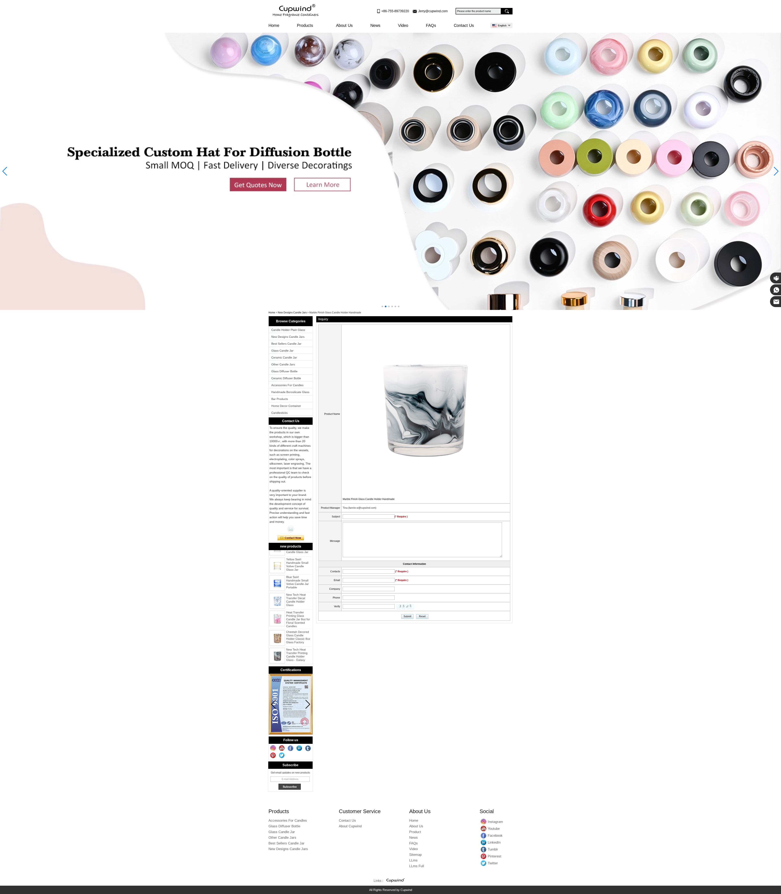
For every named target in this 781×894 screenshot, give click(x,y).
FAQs (431, 25)
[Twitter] (282, 755)
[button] (382, 306)
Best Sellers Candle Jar (286, 343)
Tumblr (483, 849)
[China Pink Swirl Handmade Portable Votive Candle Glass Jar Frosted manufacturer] (277, 652)
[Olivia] (290, 529)
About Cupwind (350, 826)
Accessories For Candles (287, 385)
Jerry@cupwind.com (433, 11)
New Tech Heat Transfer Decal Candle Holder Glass (296, 579)
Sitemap (415, 855)
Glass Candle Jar (282, 350)
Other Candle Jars (283, 364)
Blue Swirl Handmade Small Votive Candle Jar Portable (297, 561)
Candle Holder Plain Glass (288, 329)
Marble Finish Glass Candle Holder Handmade (369, 499)
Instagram (483, 822)
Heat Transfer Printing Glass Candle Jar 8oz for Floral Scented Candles (298, 598)
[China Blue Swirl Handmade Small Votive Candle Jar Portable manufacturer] (277, 562)
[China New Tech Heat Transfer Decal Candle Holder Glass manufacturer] (277, 580)
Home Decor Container (286, 405)
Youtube (483, 829)
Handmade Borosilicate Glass (290, 392)
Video (403, 25)
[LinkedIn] (299, 748)
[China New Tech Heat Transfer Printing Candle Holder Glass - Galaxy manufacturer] (277, 634)
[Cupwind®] (395, 881)
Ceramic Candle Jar (284, 357)
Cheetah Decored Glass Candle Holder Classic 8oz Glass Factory (298, 616)
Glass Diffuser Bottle (284, 371)
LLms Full (416, 866)
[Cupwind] (296, 11)
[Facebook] (290, 748)
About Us (344, 25)
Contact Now (291, 538)
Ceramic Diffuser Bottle (286, 378)
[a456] (390, 171)
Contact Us (464, 25)
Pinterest (483, 856)
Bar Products (279, 399)
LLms (413, 860)
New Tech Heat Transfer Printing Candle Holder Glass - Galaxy (297, 634)
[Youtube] (282, 748)
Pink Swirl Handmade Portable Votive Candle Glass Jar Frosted (297, 653)
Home (273, 25)
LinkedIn (483, 842)
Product (415, 832)
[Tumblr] (308, 748)
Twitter (483, 863)
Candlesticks (279, 412)
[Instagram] (273, 748)
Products (305, 25)
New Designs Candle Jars (292, 312)
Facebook (483, 835)
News (375, 25)
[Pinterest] (273, 755)
